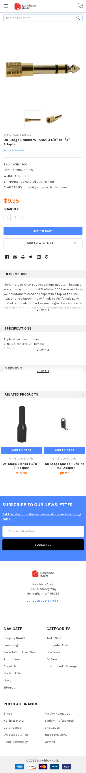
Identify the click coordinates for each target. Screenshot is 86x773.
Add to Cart (21, 450)
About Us (10, 666)
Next (82, 394)
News (7, 680)
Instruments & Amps (62, 666)
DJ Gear (52, 659)
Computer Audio (58, 645)
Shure (8, 713)
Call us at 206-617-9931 (43, 600)
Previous (76, 394)
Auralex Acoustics (57, 713)
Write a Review (14, 150)
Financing (11, 645)
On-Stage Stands (16, 735)
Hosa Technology (16, 742)
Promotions (12, 659)
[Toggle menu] (6, 6)
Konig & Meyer (14, 720)
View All (50, 742)
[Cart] (82, 6)
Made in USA (12, 673)
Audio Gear (54, 638)
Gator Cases (12, 728)
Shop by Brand (14, 638)
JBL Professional (56, 735)
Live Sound (54, 652)
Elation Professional (59, 720)
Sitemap (9, 687)
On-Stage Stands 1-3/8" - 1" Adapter (21, 466)
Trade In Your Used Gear (20, 652)
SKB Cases (52, 728)
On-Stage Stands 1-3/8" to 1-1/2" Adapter (64, 466)
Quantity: (11, 209)
